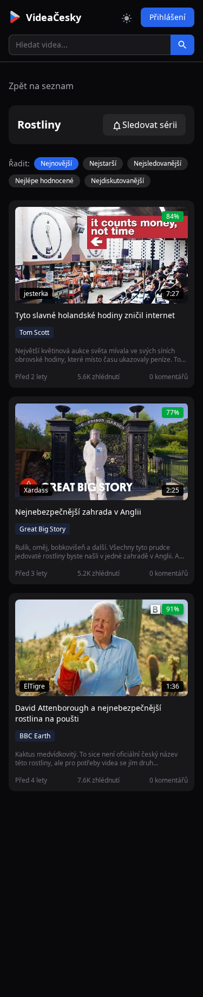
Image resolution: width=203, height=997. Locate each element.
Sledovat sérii (149, 125)
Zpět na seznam (41, 86)
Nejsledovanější (157, 163)
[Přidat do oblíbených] (28, 221)
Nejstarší (102, 163)
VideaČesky (53, 17)
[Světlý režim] (126, 17)
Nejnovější (56, 163)
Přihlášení (167, 17)
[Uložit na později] (47, 221)
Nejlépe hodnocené (44, 180)
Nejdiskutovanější (117, 180)
